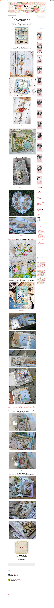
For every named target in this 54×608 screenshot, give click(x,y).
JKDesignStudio (24, 540)
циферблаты (25, 407)
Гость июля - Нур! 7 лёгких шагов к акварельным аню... (41, 239)
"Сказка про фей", (19, 406)
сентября (39, 223)
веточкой (15, 239)
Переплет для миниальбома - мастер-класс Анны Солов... (41, 242)
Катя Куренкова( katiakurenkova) (21, 472)
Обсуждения (38, 205)
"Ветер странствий (17, 407)
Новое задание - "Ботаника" (41, 232)
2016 (38, 218)
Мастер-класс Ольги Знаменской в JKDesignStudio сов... (41, 227)
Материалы (38, 197)
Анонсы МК (38, 188)
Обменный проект (39, 204)
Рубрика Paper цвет (39, 209)
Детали (38, 193)
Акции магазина (39, 187)
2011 (38, 254)
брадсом (27, 239)
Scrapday (38, 215)
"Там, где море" (13, 407)
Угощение (38, 213)
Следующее (9, 594)
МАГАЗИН (18, 13)
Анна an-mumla (20, 187)
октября (39, 222)
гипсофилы (27, 238)
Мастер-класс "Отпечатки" (41, 235)
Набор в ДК (38, 198)
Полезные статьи (39, 207)
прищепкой (32, 239)
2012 (38, 253)
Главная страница (10, 13)
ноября (39, 221)
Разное (38, 208)
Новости (38, 203)
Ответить (11, 577)
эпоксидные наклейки (29, 407)
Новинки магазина (39, 199)
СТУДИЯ (22, 13)
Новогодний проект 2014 (40, 202)
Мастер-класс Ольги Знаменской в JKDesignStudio (40, 234)
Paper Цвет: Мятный (40, 236)
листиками (11, 239)
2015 (38, 219)
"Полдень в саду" (30, 406)
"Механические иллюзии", (25, 406)
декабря (39, 220)
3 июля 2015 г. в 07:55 (17, 579)
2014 (38, 251)
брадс (22, 407)
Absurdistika (24, 47)
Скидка (38, 210)
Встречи (38, 191)
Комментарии (39, 258)
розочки (21, 238)
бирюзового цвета (13, 238)
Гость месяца (39, 192)
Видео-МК (38, 190)
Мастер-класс (39, 196)
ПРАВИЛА (15, 13)
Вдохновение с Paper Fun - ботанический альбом (41, 230)
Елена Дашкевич (12, 579)
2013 (38, 252)
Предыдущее (33, 594)
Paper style (38, 214)
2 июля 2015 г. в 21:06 (16, 574)
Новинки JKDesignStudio (41, 231)
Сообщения (39, 257)
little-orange (22, 310)
